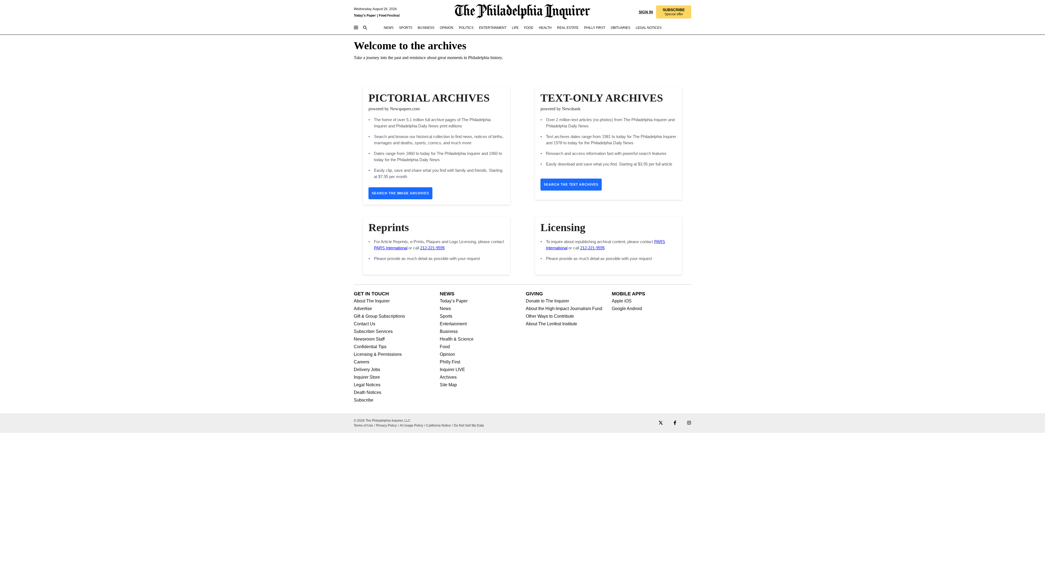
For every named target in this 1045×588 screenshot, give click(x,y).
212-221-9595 (432, 248)
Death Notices (367, 392)
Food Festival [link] (389, 15)
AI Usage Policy (411, 425)
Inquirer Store (367, 377)
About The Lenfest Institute (551, 324)
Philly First (450, 362)
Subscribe (363, 400)
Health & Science (457, 339)
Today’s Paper (454, 301)
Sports (446, 316)
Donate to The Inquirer (547, 301)
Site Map (448, 385)
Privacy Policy (386, 425)
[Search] (365, 28)
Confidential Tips (370, 347)
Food (445, 347)
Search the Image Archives (400, 193)
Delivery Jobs (367, 369)
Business (449, 331)
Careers (361, 362)
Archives (448, 377)
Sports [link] (405, 28)
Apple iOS (622, 301)
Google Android (627, 309)
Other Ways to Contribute (550, 316)
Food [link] (528, 28)
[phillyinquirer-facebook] (675, 423)
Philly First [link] (594, 28)
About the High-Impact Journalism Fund (564, 309)
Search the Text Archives (571, 184)
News (445, 309)
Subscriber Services (373, 331)
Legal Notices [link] (649, 28)
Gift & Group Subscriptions (379, 316)
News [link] (389, 28)
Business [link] (426, 28)
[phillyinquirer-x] (661, 423)
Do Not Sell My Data (469, 425)
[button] (673, 12)
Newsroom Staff (369, 339)
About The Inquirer (372, 301)
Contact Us (364, 324)
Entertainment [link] (492, 28)
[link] (673, 12)
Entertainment (453, 324)
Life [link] (515, 28)
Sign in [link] (646, 12)
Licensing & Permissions (378, 354)
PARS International (390, 248)
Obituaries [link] (620, 28)
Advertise (363, 309)
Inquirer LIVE (452, 369)
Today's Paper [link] (365, 15)
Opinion (447, 354)
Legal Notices (367, 385)
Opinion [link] (446, 28)
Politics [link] (466, 28)
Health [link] (545, 28)
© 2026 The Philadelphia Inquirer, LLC (382, 420)
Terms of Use (363, 425)
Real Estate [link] (568, 28)
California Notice (438, 425)
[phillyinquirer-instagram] (689, 423)
